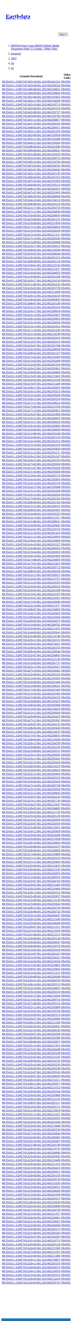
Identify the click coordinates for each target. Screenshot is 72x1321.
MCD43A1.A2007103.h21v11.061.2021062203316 (31, 307)
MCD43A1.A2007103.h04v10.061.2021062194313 (31, 200)
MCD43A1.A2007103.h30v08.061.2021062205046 (31, 976)
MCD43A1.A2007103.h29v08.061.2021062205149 (31, 938)
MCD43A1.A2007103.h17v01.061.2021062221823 (31, 563)
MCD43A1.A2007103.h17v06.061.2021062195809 (31, 854)
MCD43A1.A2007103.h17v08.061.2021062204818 (31, 559)
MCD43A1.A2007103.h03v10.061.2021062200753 (31, 158)
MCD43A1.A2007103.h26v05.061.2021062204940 (31, 1152)
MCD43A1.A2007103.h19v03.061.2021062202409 (31, 835)
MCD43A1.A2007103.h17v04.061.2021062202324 (31, 498)
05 (12, 68)
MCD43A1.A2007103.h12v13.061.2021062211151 (31, 517)
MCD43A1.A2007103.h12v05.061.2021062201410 (31, 364)
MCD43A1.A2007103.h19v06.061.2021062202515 (31, 1229)
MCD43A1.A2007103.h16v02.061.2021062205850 (31, 448)
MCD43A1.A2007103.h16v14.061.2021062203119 (31, 483)
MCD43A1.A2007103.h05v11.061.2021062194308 (31, 139)
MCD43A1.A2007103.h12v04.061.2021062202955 (31, 873)
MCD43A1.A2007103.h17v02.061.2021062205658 (31, 464)
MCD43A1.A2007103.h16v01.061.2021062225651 (31, 598)
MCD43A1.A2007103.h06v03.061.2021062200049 (31, 196)
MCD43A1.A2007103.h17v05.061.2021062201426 (31, 689)
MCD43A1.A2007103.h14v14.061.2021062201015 (31, 441)
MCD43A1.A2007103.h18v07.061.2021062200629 (31, 1076)
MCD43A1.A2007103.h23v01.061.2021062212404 (31, 884)
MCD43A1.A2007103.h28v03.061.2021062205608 (31, 705)
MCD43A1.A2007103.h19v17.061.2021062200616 (31, 311)
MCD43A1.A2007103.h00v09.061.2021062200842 (31, 93)
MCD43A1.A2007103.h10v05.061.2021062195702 (31, 1011)
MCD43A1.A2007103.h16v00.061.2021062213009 (31, 292)
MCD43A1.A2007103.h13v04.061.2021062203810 (31, 552)
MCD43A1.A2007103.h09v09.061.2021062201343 (31, 502)
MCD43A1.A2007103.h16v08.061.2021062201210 (31, 437)
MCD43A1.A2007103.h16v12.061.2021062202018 (31, 494)
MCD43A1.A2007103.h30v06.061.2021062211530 (31, 869)
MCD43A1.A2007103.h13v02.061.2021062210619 (31, 708)
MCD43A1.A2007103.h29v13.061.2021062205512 (31, 892)
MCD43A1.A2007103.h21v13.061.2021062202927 (31, 314)
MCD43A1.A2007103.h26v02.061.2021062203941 (31, 1026)
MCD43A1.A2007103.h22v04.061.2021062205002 (31, 1137)
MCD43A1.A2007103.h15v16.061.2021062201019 (31, 445)
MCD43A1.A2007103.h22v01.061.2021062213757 (31, 578)
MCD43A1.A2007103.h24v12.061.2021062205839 (31, 831)
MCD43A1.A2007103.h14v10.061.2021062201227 (31, 544)
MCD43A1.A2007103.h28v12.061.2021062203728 (31, 907)
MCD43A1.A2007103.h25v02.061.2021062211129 (31, 1057)
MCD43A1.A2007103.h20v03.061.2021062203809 (31, 1095)
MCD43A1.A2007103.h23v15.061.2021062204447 (31, 915)
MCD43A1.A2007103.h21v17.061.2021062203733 (31, 207)
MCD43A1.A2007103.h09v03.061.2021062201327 (31, 353)
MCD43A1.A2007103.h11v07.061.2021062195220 (31, 467)
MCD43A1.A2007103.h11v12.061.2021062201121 (31, 452)
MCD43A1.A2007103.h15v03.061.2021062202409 (31, 360)
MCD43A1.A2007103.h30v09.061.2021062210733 (31, 946)
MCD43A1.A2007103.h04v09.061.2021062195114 (31, 184)
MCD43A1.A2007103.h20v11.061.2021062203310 (31, 1263)
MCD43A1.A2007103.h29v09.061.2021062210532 (31, 1060)
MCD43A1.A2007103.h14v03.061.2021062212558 (31, 379)
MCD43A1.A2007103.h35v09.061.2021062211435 (31, 628)
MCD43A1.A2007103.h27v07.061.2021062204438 (31, 1049)
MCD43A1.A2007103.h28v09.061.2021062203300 (31, 1037)
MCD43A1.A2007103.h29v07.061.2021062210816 (31, 969)
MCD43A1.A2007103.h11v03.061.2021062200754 (31, 999)
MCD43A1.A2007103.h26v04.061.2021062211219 (31, 1164)
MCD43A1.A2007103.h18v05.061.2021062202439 (31, 1053)
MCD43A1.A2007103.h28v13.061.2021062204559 (31, 743)
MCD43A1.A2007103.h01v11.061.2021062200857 (31, 119)
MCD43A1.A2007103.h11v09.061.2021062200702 (31, 624)
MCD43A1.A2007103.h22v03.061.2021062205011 (31, 1171)
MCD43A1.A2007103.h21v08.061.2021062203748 (31, 1144)
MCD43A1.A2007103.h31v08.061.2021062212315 (31, 934)
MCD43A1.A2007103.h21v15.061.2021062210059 (31, 536)
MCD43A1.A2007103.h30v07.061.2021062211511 (31, 926)
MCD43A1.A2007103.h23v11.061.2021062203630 (31, 754)
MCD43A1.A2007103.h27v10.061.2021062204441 (31, 670)
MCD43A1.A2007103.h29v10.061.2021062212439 (31, 919)
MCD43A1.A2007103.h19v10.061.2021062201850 (31, 555)
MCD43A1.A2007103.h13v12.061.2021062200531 (31, 506)
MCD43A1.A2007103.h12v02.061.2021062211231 (31, 972)
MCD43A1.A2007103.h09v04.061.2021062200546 (31, 651)
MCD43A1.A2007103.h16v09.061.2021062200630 (31, 215)
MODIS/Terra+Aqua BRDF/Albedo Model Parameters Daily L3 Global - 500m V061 (35, 47)
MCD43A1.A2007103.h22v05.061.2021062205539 (31, 1129)
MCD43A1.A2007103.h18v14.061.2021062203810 (31, 318)
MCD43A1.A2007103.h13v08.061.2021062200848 (31, 242)
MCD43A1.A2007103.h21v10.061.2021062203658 (31, 471)
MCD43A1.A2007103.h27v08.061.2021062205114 (31, 1003)
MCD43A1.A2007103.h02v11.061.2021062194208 (31, 100)
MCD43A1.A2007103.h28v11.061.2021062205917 (31, 1083)
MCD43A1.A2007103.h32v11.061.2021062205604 (31, 773)
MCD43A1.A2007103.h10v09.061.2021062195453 (31, 701)
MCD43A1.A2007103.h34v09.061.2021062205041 (31, 632)
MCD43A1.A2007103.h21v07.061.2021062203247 (31, 953)
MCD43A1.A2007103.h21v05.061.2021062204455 (31, 1167)
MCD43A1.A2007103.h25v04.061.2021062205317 (31, 1198)
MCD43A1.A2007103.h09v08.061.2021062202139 (31, 261)
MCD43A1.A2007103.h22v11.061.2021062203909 (31, 1007)
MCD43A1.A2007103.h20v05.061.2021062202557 (31, 620)
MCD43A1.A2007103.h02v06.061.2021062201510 (31, 108)
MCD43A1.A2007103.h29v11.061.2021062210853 (31, 1259)
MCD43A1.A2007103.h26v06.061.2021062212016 (31, 1278)
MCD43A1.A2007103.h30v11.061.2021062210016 (31, 1271)
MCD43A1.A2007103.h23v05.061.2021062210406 (31, 1160)
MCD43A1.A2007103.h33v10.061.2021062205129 (31, 816)
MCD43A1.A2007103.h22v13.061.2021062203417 (31, 666)
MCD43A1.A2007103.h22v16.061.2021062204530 (31, 1030)
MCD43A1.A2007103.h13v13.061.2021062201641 (31, 326)
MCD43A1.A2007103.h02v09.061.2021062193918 (31, 135)
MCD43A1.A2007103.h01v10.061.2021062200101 (31, 123)
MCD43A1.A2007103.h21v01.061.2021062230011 (31, 1221)
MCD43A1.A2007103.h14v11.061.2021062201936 (31, 337)
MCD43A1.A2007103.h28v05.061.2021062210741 (31, 1148)
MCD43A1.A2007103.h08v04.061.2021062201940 (31, 146)
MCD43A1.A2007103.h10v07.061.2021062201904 (31, 414)
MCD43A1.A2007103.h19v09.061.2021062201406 (31, 682)
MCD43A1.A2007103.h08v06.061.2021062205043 (31, 728)
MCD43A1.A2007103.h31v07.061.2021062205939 (31, 819)
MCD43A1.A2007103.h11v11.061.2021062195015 (31, 575)
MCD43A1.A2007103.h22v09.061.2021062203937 (31, 896)
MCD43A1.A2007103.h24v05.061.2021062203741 (31, 1282)
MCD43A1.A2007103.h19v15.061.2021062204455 (31, 418)
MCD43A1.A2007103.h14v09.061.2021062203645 (31, 525)
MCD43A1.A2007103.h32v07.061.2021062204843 (31, 655)
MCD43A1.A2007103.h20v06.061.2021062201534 (31, 1175)
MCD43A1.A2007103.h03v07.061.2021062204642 (31, 169)
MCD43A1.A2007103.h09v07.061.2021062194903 (31, 609)
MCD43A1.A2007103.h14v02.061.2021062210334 (31, 961)
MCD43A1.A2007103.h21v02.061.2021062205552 (31, 1275)
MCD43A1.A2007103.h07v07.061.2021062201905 (31, 192)
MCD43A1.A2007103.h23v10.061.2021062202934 (31, 789)
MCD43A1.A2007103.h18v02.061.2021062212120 (31, 659)
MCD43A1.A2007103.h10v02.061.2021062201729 (31, 288)
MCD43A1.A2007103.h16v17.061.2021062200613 (31, 246)
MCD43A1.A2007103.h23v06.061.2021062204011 (31, 1187)
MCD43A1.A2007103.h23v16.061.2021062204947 (31, 988)
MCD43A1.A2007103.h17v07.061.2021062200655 (31, 735)
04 (12, 63)
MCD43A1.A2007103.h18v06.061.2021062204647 (31, 942)
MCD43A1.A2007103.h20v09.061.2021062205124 (31, 1244)
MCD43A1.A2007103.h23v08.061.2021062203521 (31, 751)
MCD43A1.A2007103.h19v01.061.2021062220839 (31, 540)
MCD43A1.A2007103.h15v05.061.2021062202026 (31, 230)
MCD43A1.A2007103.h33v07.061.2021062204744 (31, 881)
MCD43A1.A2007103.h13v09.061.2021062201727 (31, 663)
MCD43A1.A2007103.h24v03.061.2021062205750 (31, 1179)
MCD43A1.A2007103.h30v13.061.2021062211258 (31, 1022)
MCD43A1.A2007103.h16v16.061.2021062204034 (31, 322)
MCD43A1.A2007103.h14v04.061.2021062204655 (31, 272)
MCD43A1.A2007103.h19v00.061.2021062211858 (31, 223)
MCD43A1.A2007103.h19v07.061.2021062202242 (31, 796)
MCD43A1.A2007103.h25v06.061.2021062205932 (31, 1156)
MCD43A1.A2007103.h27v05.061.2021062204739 (31, 1210)
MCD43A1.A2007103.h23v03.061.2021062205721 (31, 1106)
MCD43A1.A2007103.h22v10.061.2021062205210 (31, 1064)
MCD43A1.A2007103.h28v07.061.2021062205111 (31, 1102)
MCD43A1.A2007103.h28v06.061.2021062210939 (31, 1202)
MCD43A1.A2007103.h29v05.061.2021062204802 (31, 808)
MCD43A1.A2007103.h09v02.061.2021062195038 (31, 249)
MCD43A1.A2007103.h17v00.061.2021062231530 (31, 406)
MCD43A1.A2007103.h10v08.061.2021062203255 (31, 513)
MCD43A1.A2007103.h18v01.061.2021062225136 (31, 265)
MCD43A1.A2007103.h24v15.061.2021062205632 (31, 613)
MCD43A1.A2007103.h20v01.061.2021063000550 (31, 980)
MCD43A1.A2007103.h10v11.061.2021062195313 (31, 391)
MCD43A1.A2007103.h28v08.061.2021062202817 (31, 1041)
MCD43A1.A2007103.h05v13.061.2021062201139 (31, 173)
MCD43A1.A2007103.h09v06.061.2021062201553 (31, 177)
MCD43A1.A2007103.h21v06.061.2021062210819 (31, 1110)
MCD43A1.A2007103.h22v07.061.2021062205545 (31, 1072)
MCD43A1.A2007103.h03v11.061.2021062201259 (31, 131)
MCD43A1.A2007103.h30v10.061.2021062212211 (31, 1079)
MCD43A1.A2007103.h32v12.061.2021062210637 (31, 731)
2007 (14, 58)
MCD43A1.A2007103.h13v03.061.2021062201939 (31, 1194)
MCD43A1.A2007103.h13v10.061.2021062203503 (31, 582)
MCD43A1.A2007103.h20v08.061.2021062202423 (31, 716)
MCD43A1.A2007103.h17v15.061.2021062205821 (31, 410)
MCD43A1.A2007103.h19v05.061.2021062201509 (31, 590)
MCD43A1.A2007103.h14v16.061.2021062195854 (31, 479)
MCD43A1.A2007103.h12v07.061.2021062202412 (31, 341)
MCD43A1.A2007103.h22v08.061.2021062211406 (31, 1255)
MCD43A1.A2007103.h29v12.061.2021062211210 (31, 1099)
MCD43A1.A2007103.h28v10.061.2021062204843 (31, 842)
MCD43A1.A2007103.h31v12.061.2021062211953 (31, 1045)
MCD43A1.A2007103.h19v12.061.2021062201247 (31, 456)
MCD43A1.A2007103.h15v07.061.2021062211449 (31, 383)
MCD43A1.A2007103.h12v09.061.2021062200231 (31, 685)
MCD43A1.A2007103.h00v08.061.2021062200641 (31, 150)
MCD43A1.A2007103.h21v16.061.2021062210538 (31, 334)
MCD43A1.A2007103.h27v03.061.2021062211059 (31, 930)
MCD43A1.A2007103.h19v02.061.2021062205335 (31, 647)
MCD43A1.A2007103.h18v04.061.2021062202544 (31, 1091)
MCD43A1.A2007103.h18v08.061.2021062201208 (31, 276)
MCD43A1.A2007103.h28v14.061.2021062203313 (31, 984)
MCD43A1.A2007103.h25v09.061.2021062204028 (31, 923)
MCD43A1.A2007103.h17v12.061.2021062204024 (31, 226)
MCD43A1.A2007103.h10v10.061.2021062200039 (31, 349)
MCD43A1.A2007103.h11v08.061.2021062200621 (31, 521)
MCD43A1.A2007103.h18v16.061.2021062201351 (31, 257)
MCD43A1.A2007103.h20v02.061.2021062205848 (31, 1206)
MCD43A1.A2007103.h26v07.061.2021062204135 (31, 724)
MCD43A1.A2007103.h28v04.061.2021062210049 (31, 739)
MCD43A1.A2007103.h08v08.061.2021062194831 (31, 89)
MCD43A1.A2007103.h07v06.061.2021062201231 (31, 219)
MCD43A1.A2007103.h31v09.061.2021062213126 (31, 900)
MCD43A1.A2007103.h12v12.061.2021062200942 (31, 793)
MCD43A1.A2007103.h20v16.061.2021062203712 (31, 567)
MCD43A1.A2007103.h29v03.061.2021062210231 (31, 766)
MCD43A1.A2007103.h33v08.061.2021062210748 (31, 636)
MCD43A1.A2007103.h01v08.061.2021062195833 (31, 96)
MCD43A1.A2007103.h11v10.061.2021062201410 (31, 532)
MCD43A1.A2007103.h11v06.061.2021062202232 (31, 284)
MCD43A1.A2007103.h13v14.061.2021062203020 (31, 395)
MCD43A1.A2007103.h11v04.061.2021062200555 (31, 877)
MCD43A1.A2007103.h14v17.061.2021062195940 (31, 487)
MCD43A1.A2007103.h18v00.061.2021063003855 (31, 299)
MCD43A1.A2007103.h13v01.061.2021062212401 (31, 376)
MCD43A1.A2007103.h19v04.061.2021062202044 (31, 781)
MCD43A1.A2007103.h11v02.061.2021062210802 (31, 965)
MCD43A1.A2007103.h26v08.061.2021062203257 (31, 846)
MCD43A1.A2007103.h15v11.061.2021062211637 (31, 269)
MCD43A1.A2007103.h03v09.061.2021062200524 (31, 85)
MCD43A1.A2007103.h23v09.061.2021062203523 (31, 777)
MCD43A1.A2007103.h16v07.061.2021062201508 (31, 345)
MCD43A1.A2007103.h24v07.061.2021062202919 (31, 823)
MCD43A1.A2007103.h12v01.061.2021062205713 (31, 475)
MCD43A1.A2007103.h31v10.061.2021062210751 (31, 1240)
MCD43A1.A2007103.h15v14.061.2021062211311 (31, 234)
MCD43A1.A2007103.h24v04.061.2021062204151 (31, 1267)
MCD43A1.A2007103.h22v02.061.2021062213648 (31, 1125)
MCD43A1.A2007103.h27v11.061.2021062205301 (31, 720)
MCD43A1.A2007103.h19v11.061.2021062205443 (31, 758)
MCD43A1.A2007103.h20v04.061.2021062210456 (31, 617)
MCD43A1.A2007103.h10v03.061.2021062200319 (31, 586)
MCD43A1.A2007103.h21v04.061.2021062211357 (31, 1213)
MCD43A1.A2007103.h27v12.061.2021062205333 (31, 858)
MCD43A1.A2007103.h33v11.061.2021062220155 (31, 640)
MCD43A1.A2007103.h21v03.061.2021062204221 (31, 957)
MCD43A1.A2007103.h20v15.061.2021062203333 (31, 460)
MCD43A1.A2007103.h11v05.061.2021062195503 (31, 678)
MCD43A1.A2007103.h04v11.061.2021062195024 (31, 142)
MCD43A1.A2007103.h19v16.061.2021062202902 (31, 425)
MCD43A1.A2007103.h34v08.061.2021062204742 (31, 911)
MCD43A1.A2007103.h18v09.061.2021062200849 (31, 372)
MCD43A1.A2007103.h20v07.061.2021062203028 (31, 1034)
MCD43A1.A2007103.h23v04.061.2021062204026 (31, 1190)
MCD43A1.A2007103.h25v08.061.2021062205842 (31, 904)
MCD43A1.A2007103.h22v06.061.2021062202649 (31, 1225)
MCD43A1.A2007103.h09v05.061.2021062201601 (31, 510)
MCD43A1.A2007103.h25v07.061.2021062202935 (31, 1236)
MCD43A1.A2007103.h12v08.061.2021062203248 (31, 433)
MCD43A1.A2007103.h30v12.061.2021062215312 (31, 1087)
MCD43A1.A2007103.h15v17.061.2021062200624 (31, 422)
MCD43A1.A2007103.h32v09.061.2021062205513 (31, 1014)
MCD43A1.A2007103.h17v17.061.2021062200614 (31, 402)
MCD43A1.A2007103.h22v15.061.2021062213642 (31, 995)
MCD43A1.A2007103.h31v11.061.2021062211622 (31, 1114)
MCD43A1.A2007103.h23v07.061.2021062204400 (31, 1018)
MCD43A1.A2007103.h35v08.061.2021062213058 (31, 838)
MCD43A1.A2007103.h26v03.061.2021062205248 (31, 1068)
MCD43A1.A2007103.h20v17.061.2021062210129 (31, 280)
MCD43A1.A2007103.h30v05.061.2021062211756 (31, 812)
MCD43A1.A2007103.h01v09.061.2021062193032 (31, 154)
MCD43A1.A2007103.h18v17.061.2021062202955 (31, 387)
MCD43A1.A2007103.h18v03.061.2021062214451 (31, 643)
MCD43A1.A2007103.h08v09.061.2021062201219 (31, 204)
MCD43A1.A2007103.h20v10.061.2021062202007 (31, 1141)
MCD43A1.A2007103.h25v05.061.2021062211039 (31, 1183)
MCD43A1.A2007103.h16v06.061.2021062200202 (31, 548)
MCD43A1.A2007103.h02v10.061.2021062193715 (31, 104)
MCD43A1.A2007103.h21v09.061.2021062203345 (31, 1232)
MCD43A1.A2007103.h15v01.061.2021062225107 (31, 594)
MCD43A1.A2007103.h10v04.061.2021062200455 (31, 770)
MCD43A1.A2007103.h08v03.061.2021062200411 (31, 127)
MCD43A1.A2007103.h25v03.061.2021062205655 (31, 1118)
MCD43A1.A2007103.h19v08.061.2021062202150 (31, 747)
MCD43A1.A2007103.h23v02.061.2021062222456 (31, 1122)
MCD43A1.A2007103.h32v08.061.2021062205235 (31, 674)
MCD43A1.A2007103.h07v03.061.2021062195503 (31, 181)
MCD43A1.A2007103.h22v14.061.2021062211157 (31, 605)
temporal (16, 53)
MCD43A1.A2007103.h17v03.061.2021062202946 (31, 601)
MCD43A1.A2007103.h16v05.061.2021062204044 (31, 253)
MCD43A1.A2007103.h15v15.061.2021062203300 (31, 490)
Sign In (63, 34)
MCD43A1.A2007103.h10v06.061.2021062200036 (31, 429)
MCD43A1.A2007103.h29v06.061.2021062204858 (31, 850)
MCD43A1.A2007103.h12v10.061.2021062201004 (31, 693)
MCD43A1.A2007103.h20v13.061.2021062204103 (31, 295)
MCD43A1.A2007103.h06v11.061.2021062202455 (31, 188)
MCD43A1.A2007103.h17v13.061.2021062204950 (31, 211)
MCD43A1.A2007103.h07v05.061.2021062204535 (31, 165)
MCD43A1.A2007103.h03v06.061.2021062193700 (31, 116)
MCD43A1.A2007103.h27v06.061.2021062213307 (31, 1252)
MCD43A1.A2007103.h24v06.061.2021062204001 (31, 1217)
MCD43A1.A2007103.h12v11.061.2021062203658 (31, 712)
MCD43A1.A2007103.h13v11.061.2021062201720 (31, 800)
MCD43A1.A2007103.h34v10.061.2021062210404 (31, 888)
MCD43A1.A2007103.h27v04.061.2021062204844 (31, 1133)
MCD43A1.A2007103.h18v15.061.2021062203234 (31, 399)
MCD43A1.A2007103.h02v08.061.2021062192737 (31, 112)
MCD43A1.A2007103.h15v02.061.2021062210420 (31, 357)
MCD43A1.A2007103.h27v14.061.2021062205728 (31, 785)
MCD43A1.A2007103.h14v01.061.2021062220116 (31, 529)
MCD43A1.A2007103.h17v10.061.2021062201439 (31, 330)
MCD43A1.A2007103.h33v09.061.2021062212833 (31, 865)
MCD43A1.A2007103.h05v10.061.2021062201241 (31, 81)
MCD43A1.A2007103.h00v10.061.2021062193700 (31, 161)
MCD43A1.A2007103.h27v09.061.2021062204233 (31, 697)
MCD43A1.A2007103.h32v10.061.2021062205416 (31, 762)
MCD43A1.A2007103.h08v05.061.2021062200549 (31, 571)
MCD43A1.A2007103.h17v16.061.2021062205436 (31, 238)
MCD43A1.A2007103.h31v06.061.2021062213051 (31, 827)
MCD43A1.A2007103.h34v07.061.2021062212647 (31, 804)
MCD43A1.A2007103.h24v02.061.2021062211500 (31, 1248)
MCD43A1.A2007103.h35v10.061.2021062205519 (31, 991)
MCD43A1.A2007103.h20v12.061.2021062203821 (31, 368)
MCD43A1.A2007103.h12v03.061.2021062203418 (31, 949)
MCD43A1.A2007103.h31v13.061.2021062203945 (31, 861)
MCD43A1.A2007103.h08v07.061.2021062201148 (31, 303)
